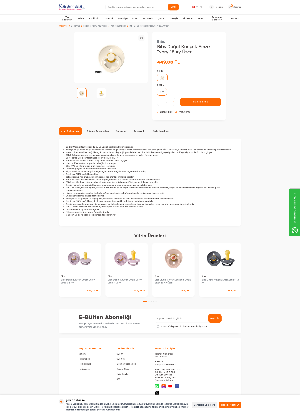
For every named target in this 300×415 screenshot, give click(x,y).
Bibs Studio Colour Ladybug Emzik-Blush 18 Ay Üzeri (173, 281)
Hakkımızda (84, 359)
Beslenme (75, 26)
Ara (173, 6)
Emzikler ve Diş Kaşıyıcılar (95, 26)
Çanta (161, 18)
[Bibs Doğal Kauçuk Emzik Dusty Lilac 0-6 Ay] (80, 258)
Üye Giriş (121, 359)
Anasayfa (63, 26)
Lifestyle (173, 18)
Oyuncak (108, 18)
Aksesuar (188, 18)
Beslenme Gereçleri (217, 18)
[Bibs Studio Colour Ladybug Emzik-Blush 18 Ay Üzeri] (173, 258)
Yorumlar (121, 131)
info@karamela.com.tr (165, 364)
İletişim (82, 354)
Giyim (81, 18)
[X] (157, 393)
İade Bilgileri (123, 374)
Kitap (135, 18)
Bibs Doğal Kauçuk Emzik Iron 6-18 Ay (220, 281)
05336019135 (161, 356)
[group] (111, 57)
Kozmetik (148, 18)
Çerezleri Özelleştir (204, 404)
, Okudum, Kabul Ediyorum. (184, 326)
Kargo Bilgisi (123, 369)
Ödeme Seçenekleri (98, 131)
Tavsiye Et (139, 131)
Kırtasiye (123, 18)
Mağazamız (84, 369)
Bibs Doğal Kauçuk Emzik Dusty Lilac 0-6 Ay (78, 281)
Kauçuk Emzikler (118, 26)
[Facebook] (177, 386)
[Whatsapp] (157, 386)
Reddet (135, 406)
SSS (118, 379)
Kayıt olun (215, 318)
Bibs (161, 41)
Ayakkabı (94, 18)
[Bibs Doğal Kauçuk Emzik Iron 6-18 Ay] (220, 258)
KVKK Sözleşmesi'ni (171, 326)
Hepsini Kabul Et (230, 404)
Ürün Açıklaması (70, 131)
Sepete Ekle (200, 101)
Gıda (200, 18)
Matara (235, 18)
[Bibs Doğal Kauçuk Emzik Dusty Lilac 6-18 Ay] (126, 258)
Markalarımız (85, 364)
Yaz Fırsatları (67, 18)
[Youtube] (170, 386)
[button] (145, 301)
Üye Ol (120, 354)
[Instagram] (163, 386)
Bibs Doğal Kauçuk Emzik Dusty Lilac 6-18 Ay (125, 281)
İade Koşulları (160, 131)
